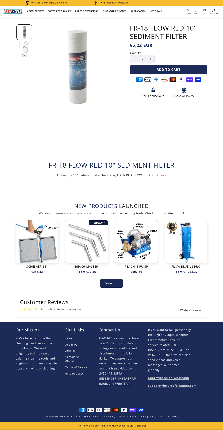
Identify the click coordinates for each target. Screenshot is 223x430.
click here (159, 175)
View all (111, 283)
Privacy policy (108, 416)
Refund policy (74, 373)
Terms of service (127, 416)
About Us (71, 344)
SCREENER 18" (37, 266)
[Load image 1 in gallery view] (24, 32)
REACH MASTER (86, 266)
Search (69, 338)
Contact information (169, 416)
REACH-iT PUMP (136, 266)
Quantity (135, 52)
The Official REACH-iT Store (66, 416)
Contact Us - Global (73, 359)
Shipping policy (147, 416)
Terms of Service (76, 367)
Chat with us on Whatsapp (114, 3)
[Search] (188, 11)
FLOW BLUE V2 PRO (185, 266)
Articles (70, 350)
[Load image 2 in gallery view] (24, 49)
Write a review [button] (190, 310)
